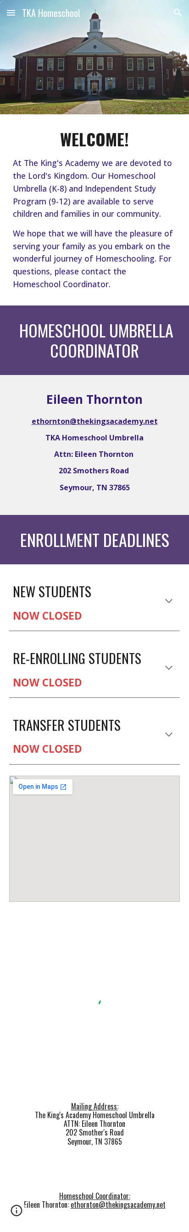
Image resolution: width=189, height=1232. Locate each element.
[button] (11, 12)
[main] (94, 210)
